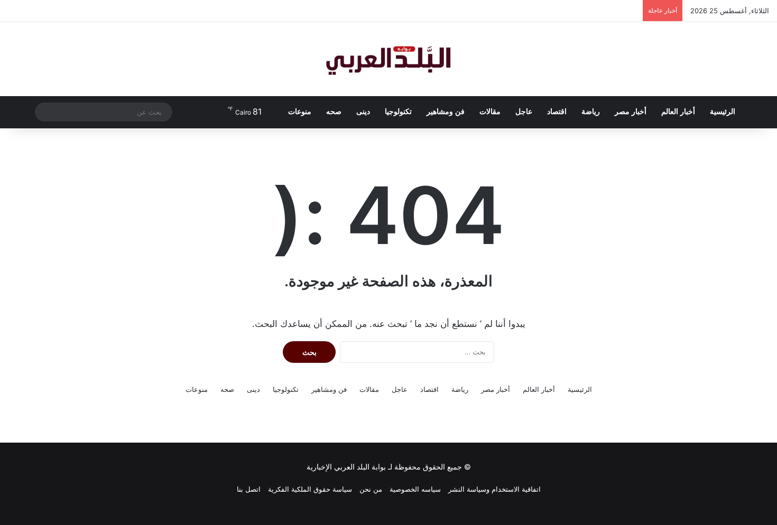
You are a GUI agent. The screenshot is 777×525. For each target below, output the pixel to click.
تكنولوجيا (398, 112)
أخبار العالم (678, 112)
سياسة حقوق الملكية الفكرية (310, 489)
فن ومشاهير (446, 112)
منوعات (299, 112)
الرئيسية (722, 112)
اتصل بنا (249, 489)
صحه (333, 112)
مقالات (490, 112)
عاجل (523, 112)
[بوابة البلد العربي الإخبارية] (388, 59)
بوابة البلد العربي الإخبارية (346, 466)
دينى (363, 112)
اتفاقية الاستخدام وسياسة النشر (494, 489)
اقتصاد (557, 112)
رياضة (590, 112)
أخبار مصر (630, 112)
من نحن (370, 489)
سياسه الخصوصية (415, 489)
